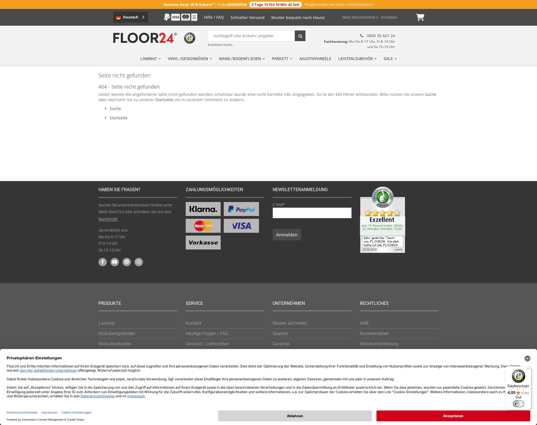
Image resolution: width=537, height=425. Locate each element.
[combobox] (257, 35)
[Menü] (528, 369)
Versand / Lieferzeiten (207, 343)
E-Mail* (279, 204)
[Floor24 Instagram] (139, 262)
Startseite (164, 99)
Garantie (281, 343)
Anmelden (389, 17)
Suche (430, 94)
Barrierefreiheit (374, 333)
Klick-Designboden (116, 333)
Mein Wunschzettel (358, 17)
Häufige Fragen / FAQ (207, 333)
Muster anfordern (290, 323)
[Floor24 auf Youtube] (114, 262)
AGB (364, 323)
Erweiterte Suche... (221, 44)
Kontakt (193, 323)
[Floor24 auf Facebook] (102, 262)
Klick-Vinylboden (114, 343)
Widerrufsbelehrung (379, 343)
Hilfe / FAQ (214, 17)
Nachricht (107, 219)
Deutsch (130, 17)
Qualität (280, 333)
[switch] (518, 403)
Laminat (106, 323)
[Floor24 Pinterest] (127, 262)
